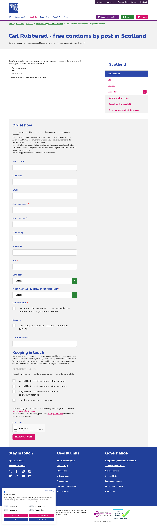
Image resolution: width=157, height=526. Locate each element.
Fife (109, 79)
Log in (111, 2)
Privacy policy (49, 491)
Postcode (17, 246)
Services (29, 24)
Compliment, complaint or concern (120, 461)
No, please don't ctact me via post (36, 400)
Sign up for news (16, 461)
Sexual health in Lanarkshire (121, 104)
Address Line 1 (20, 203)
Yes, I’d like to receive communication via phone (43, 386)
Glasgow (111, 86)
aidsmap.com (63, 476)
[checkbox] (6, 506)
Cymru (133, 2)
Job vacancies (63, 491)
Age (14, 260)
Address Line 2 (20, 218)
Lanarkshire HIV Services (119, 98)
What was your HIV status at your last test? (35, 288)
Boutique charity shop (66, 486)
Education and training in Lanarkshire (124, 110)
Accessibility (123, 2)
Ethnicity (17, 274)
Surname (17, 175)
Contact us (110, 491)
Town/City (17, 232)
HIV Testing (62, 471)
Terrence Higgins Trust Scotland (49, 24)
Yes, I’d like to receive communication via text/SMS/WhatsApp (39, 393)
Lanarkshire (113, 92)
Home (11, 24)
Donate (143, 17)
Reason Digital (106, 521)
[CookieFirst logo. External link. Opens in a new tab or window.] (4, 492)
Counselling (62, 466)
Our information (112, 471)
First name (18, 161)
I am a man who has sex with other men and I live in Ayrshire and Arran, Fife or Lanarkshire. (45, 310)
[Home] (13, 8)
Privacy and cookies (114, 486)
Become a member (17, 466)
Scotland (143, 2)
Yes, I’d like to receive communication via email (42, 381)
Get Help (20, 24)
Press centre (62, 481)
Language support (113, 481)
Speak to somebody (109, 17)
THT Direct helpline (66, 461)
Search (101, 2)
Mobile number (20, 337)
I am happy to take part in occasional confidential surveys (43, 327)
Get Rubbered (114, 73)
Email (15, 189)
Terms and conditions (115, 466)
